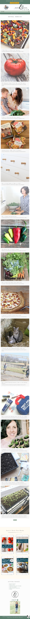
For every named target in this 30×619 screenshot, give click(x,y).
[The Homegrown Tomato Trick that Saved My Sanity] (15, 70)
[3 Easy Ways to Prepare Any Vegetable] (15, 36)
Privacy (8, 617)
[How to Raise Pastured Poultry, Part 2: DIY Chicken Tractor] (15, 370)
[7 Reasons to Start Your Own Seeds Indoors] (15, 436)
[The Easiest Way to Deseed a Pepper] (15, 235)
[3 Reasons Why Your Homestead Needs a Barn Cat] (15, 336)
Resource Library (19, 532)
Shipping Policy (21, 617)
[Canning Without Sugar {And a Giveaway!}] (15, 136)
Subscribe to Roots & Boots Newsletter (15, 585)
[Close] (29, 2)
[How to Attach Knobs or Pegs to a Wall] (15, 169)
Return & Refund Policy (15, 617)
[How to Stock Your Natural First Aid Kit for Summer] (15, 403)
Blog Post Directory (13, 583)
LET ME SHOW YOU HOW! (15, 2)
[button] (3, 12)
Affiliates (11, 589)
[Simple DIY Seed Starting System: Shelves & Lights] (15, 502)
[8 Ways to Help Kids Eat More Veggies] (15, 103)
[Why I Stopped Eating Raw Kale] (15, 202)
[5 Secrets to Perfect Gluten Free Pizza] (15, 302)
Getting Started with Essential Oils (15, 588)
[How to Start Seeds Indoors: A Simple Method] (15, 469)
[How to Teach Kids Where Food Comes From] (15, 268)
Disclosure (11, 617)
